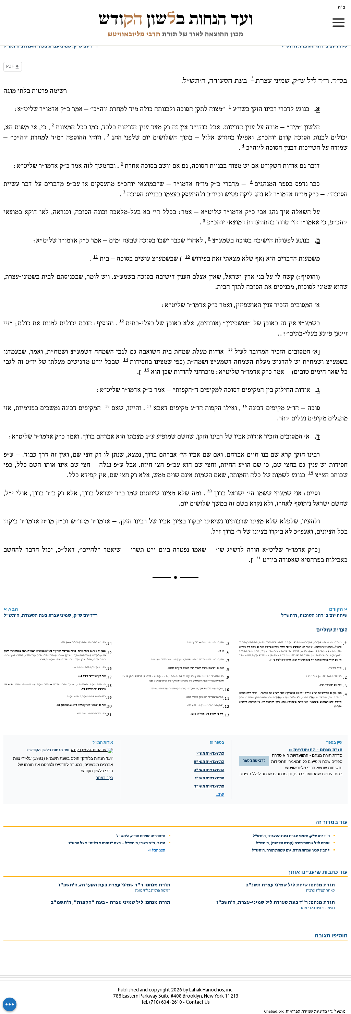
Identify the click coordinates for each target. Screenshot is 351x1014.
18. (109, 685)
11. (226, 698)
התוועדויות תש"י (210, 754)
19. (109, 697)
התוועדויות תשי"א (209, 762)
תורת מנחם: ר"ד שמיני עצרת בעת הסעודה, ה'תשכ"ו (114, 885)
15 (146, 370)
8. (227, 669)
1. (345, 669)
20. (109, 706)
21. (109, 714)
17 (149, 406)
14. (109, 643)
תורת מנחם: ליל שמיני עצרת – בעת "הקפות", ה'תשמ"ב (110, 902)
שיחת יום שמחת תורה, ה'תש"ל (140, 836)
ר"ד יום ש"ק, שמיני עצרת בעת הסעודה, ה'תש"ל (291, 836)
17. (109, 677)
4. (345, 694)
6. (227, 652)
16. (109, 668)
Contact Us (198, 1002)
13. (226, 715)
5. (227, 643)
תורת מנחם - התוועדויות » (315, 750)
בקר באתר (104, 778)
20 (209, 491)
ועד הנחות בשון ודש (175, 19)
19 (310, 473)
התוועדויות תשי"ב (209, 770)
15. (109, 652)
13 (230, 349)
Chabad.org (274, 1012)
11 (95, 256)
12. (226, 706)
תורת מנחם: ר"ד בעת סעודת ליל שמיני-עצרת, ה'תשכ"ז (276, 902)
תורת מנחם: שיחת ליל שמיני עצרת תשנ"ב (290, 885)
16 (244, 406)
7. (227, 660)
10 (187, 256)
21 (258, 558)
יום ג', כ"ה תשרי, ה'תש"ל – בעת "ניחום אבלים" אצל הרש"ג (116, 843)
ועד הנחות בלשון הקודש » (47, 750)
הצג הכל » (156, 850)
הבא (50, 612)
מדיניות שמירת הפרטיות (306, 1012)
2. (345, 677)
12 (121, 321)
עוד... (220, 795)
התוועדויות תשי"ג (209, 778)
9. (227, 677)
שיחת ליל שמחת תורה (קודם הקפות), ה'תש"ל (293, 843)
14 (125, 359)
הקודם (314, 612)
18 (107, 406)
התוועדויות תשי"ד (209, 786)
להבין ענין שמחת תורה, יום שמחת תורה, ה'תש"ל (291, 850)
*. (345, 643)
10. (226, 689)
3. (345, 686)
